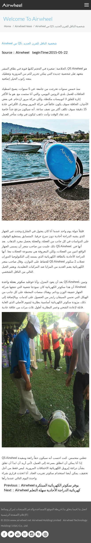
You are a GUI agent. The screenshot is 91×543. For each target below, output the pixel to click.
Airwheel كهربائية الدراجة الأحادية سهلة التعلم (47, 490)
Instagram (31, 534)
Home (7, 26)
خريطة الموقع (54, 509)
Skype (38, 534)
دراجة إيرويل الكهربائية (63, 468)
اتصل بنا (82, 509)
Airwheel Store (24, 534)
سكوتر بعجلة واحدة (13, 282)
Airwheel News (23, 26)
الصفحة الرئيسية (10, 514)
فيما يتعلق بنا (70, 509)
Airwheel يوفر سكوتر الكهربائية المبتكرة (50, 485)
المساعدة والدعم (36, 509)
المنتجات (21, 509)
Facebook (4, 534)
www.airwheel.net (20, 520)
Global (45, 534)
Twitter (11, 534)
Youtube (18, 534)
